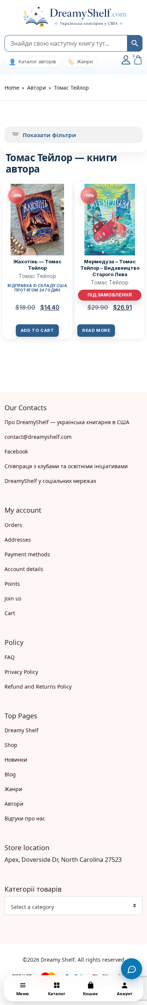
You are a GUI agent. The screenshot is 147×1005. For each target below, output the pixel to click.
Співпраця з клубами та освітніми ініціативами (66, 466)
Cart (10, 613)
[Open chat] (131, 969)
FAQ (10, 657)
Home (12, 87)
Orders (13, 524)
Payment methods (27, 554)
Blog (10, 774)
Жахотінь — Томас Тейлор (37, 264)
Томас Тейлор (37, 276)
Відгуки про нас (25, 818)
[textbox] (70, 907)
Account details (24, 569)
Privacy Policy (21, 671)
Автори (14, 803)
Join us (13, 598)
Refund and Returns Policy (38, 686)
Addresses (18, 539)
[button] (8, 17)
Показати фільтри (49, 135)
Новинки (16, 759)
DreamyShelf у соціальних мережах (50, 480)
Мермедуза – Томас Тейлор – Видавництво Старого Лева (109, 267)
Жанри (13, 789)
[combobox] (73, 905)
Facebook (16, 451)
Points (12, 583)
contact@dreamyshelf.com (38, 436)
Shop (11, 744)
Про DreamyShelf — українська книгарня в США (67, 422)
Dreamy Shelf (21, 730)
